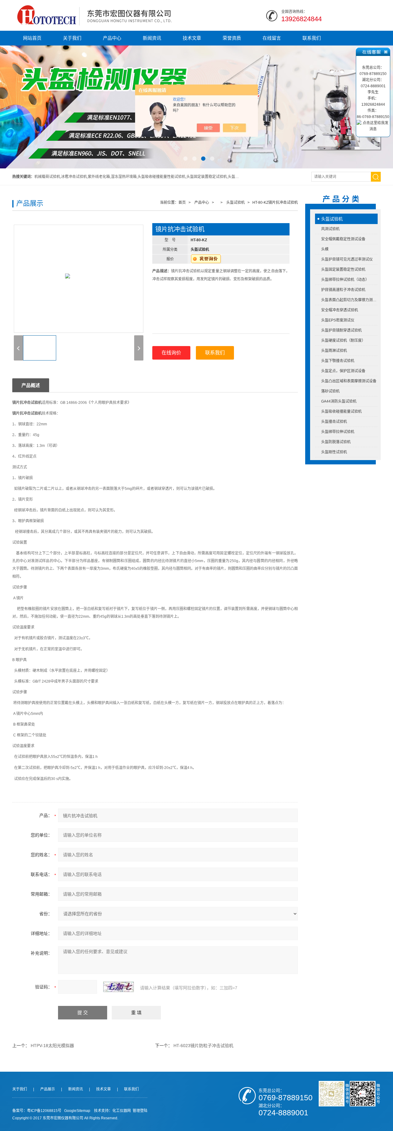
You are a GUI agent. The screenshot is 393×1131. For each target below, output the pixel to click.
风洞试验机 (330, 229)
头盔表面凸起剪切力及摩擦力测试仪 (349, 300)
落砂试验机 (330, 391)
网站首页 (32, 38)
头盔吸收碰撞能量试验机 (341, 411)
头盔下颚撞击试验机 (337, 361)
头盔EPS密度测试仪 (337, 320)
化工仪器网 (121, 1111)
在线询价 (171, 352)
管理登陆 (140, 1111)
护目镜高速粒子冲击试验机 (343, 290)
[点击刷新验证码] (118, 987)
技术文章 (192, 38)
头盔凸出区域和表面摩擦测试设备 (348, 381)
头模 (325, 249)
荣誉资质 (232, 38)
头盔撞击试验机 (334, 422)
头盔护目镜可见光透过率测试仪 (347, 259)
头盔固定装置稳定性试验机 (343, 269)
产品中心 (112, 38)
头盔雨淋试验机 (334, 351)
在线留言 (272, 38)
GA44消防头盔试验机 (338, 401)
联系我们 (311, 38)
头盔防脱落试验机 (336, 442)
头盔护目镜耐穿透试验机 (341, 330)
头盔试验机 (332, 218)
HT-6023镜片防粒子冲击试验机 (203, 1045)
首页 (182, 202)
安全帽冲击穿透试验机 (339, 310)
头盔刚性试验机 (334, 452)
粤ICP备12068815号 (44, 1111)
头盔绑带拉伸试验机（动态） (345, 280)
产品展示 (47, 1089)
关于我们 (72, 38)
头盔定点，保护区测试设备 (343, 371)
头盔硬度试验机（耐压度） (343, 340)
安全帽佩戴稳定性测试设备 (343, 239)
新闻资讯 (152, 38)
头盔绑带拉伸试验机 (337, 432)
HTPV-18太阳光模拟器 (52, 1045)
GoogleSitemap (77, 1111)
